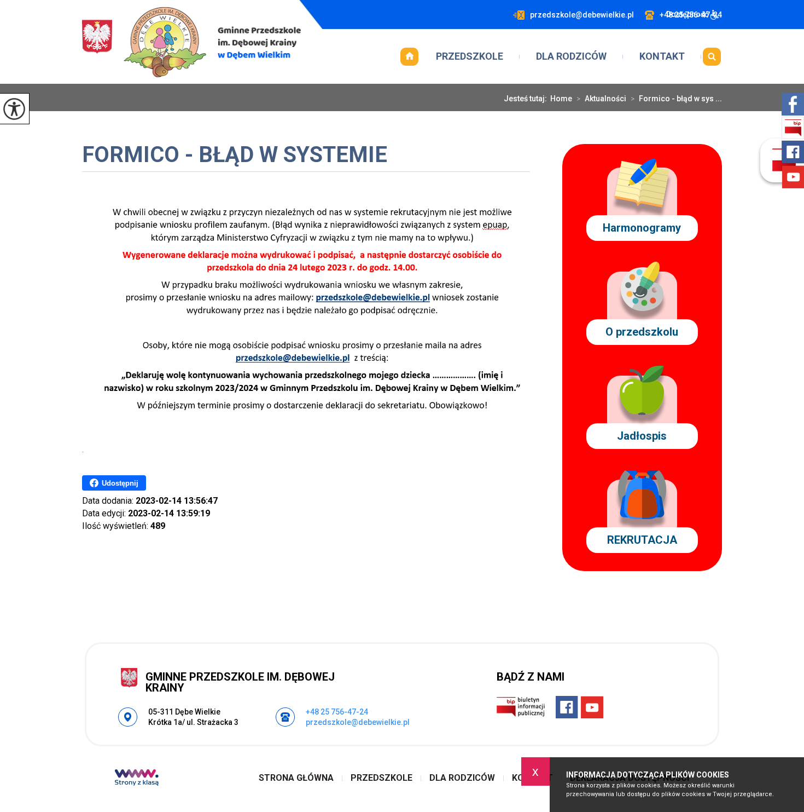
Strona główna (409, 56)
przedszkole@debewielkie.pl (582, 14)
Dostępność (687, 14)
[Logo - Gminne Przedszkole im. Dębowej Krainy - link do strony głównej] (191, 42)
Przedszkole (469, 56)
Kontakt (662, 56)
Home (561, 98)
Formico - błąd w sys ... (676, 98)
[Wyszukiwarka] (711, 56)
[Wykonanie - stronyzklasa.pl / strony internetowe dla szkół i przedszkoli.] (137, 778)
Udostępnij (120, 483)
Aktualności (601, 98)
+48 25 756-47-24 (337, 711)
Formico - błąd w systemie (234, 156)
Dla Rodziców (571, 56)
